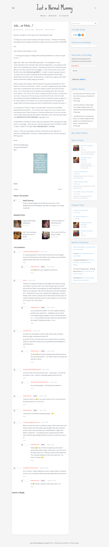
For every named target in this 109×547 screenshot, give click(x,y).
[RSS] (82, 35)
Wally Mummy (19, 29)
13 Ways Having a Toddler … (81, 181)
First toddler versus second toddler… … (84, 191)
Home (44, 15)
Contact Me (64, 15)
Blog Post (40, 29)
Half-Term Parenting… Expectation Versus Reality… (30, 234)
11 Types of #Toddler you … (81, 171)
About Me (53, 15)
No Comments (51, 29)
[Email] (79, 35)
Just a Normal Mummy (54, 7)
